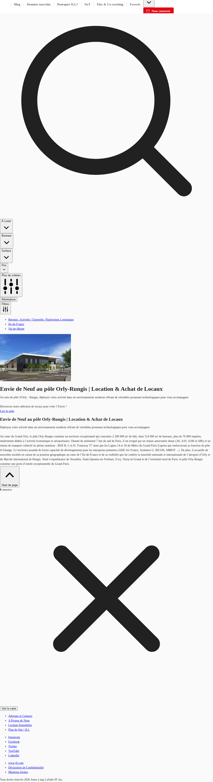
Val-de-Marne (16, 328)
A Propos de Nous (19, 720)
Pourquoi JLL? (67, 4)
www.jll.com (16, 763)
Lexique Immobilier (20, 725)
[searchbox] (106, 157)
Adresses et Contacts (20, 716)
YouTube (13, 750)
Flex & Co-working (110, 4)
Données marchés (39, 4)
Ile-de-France (16, 324)
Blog (17, 4)
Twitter (12, 746)
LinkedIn (13, 755)
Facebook (14, 741)
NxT (87, 4)
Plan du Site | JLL (19, 729)
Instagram (14, 737)
